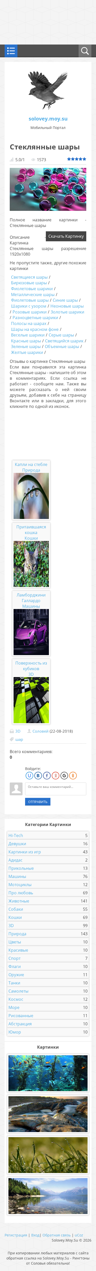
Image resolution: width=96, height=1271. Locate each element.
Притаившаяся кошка (31, 529)
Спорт (14, 958)
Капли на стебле (31, 464)
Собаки (15, 909)
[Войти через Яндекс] (55, 775)
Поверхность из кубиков (31, 665)
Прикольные (21, 868)
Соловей (41, 731)
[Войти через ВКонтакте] (38, 775)
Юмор (14, 1032)
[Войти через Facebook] (47, 775)
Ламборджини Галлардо (31, 597)
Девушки (17, 843)
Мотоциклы (19, 884)
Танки (14, 983)
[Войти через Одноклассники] (73, 775)
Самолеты (18, 991)
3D (31, 674)
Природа (31, 470)
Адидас (15, 860)
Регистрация (16, 1235)
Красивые (18, 950)
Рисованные (20, 1015)
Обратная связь (56, 1235)
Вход (35, 1235)
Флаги (14, 966)
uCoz (79, 1235)
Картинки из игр (24, 852)
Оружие (16, 974)
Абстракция (20, 1024)
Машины (31, 606)
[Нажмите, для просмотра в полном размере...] (48, 209)
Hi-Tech (15, 835)
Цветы (14, 942)
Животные (18, 901)
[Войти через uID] (29, 775)
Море (13, 1007)
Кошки (31, 538)
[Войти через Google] (64, 775)
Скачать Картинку (66, 236)
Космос (15, 999)
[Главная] (48, 108)
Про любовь (20, 893)
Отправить (37, 801)
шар (19, 739)
